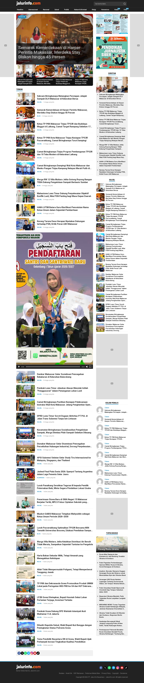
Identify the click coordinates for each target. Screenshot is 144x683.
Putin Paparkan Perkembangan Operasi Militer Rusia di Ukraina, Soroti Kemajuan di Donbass (111, 565)
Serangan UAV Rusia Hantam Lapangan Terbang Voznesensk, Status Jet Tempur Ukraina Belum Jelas (111, 583)
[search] (124, 4)
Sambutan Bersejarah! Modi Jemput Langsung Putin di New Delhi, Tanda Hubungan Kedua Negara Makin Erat (111, 624)
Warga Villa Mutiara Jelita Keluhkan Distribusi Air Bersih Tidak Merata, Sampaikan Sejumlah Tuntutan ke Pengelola (65, 543)
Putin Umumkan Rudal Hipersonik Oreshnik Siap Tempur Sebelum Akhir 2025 (111, 590)
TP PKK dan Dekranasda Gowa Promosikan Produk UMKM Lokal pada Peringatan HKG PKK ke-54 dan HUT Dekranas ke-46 (65, 586)
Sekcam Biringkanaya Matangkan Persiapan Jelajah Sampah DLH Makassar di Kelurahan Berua (25, 83)
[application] (54, 300)
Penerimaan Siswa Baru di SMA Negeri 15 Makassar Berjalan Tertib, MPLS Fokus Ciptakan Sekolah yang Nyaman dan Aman (62, 502)
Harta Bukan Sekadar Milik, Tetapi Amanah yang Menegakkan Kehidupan (60, 557)
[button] (54, 300)
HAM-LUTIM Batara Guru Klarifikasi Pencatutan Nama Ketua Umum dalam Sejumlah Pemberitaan (63, 208)
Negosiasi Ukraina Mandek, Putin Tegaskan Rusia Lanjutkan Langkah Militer (112, 598)
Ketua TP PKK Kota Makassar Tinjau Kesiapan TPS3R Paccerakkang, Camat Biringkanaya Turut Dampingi (82, 84)
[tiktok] (38, 653)
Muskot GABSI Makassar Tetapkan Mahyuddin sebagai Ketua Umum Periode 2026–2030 (63, 515)
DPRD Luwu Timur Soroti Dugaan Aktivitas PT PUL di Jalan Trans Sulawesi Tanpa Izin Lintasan (62, 417)
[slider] (53, 366)
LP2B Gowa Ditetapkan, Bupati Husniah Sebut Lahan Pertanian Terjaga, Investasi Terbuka (62, 598)
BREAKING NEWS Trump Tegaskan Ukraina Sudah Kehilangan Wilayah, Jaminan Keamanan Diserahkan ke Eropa (112, 608)
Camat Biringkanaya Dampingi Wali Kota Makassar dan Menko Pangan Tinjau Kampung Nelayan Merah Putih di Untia (63, 168)
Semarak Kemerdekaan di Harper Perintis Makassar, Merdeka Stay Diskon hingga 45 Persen (49, 52)
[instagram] (31, 653)
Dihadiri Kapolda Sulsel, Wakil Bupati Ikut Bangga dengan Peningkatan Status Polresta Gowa (64, 626)
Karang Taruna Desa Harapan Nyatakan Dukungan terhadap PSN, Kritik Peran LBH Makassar (61, 222)
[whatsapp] (25, 653)
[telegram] (28, 653)
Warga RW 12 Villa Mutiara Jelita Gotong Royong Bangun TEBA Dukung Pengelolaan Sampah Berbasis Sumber (64, 181)
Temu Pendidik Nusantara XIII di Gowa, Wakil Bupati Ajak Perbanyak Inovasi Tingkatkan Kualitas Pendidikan (64, 640)
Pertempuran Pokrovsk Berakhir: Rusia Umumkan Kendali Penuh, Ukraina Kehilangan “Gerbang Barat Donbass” (112, 633)
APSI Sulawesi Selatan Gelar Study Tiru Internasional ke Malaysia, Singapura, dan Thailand (64, 459)
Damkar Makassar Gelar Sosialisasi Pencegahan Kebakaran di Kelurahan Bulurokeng (60, 375)
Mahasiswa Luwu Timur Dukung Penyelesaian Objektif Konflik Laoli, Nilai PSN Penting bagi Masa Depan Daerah (64, 194)
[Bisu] (87, 367)
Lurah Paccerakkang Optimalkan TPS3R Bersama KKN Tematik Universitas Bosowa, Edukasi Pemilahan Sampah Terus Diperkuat (64, 530)
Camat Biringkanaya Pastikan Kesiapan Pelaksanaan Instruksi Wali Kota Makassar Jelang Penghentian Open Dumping (63, 405)
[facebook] (19, 653)
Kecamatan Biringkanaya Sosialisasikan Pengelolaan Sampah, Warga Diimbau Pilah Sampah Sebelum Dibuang (64, 431)
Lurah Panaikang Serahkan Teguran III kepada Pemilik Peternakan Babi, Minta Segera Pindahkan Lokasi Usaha (64, 486)
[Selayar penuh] (90, 367)
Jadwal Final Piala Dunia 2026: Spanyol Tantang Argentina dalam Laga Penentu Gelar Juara (64, 473)
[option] (54, 39)
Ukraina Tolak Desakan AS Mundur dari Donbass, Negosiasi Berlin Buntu (112, 615)
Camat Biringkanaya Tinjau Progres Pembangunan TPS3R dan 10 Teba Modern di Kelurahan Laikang (64, 153)
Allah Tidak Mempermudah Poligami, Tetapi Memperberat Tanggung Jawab (64, 570)
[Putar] (19, 367)
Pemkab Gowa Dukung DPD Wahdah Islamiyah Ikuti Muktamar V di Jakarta (61, 612)
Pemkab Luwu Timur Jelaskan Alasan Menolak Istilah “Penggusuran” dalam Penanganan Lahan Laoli (62, 389)
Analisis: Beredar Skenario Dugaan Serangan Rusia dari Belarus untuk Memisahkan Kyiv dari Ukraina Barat (112, 573)
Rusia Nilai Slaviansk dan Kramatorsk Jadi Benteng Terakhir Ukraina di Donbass (112, 556)
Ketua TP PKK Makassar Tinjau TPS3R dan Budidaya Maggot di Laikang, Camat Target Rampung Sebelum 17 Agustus (64, 84)
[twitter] (22, 653)
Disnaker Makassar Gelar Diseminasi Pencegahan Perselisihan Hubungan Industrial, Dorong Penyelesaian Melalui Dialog (63, 446)
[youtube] (34, 653)
